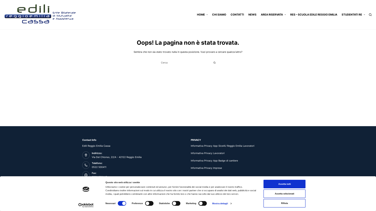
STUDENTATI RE (352, 14)
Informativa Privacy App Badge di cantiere (214, 160)
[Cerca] (370, 14)
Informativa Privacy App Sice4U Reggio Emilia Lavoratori (222, 145)
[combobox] (185, 62)
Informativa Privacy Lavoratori (208, 153)
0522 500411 (99, 167)
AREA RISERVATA (272, 14)
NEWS (252, 14)
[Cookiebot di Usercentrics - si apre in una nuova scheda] (86, 205)
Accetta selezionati (284, 193)
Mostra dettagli (220, 203)
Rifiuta (284, 203)
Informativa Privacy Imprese (206, 167)
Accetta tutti (284, 184)
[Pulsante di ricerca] (214, 62)
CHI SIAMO (219, 14)
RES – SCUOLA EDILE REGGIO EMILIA (313, 14)
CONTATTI (237, 14)
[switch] (149, 203)
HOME (201, 14)
